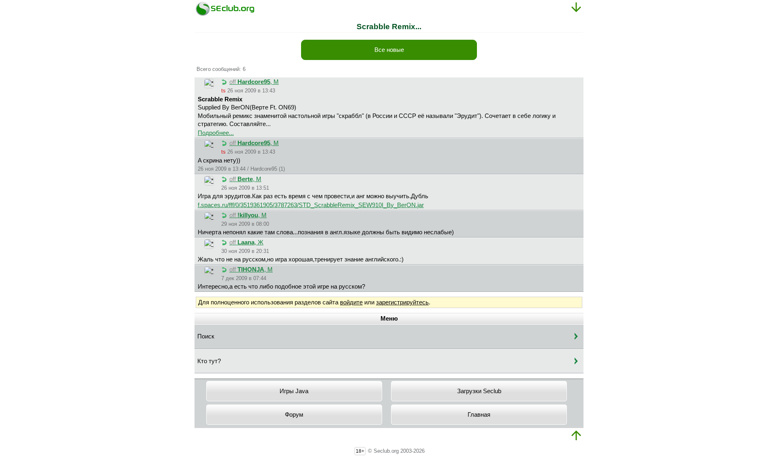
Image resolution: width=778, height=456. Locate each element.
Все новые (389, 50)
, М (254, 82)
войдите (351, 302)
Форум (294, 414)
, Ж (246, 242)
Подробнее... (216, 133)
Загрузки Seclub (479, 391)
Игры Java (294, 391)
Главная (479, 414)
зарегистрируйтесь (402, 302)
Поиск (205, 336)
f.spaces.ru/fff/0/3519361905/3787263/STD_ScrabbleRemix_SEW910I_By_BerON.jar (311, 205)
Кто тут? (209, 361)
